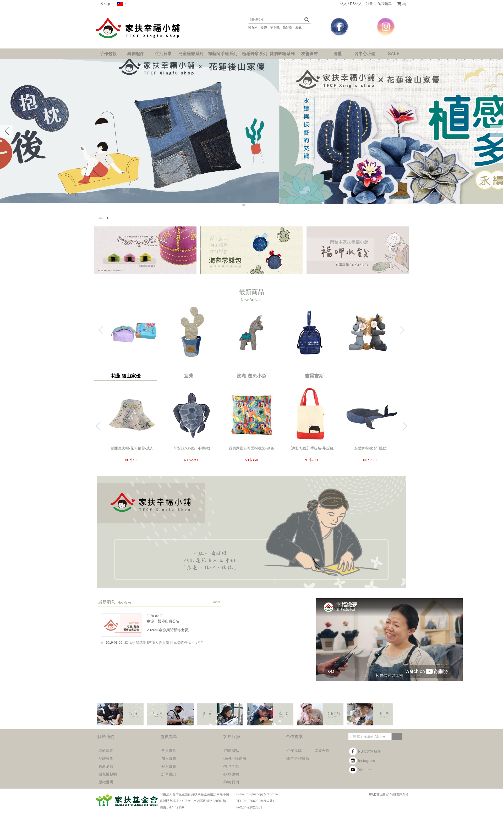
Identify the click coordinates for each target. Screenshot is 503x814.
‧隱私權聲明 (107, 774)
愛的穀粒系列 (282, 53)
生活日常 (163, 53)
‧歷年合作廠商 (297, 758)
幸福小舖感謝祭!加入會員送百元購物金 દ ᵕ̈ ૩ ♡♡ (164, 643)
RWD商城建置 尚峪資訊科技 (389, 794)
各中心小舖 (364, 53)
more (217, 602)
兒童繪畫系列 (191, 53)
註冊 (369, 4)
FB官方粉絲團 (369, 751)
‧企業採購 (294, 750)
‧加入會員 (168, 758)
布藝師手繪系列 (222, 53)
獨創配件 (135, 53)
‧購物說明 (231, 774)
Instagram (366, 760)
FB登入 (356, 4)
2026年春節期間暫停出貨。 (169, 630)
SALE (394, 53)
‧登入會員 (168, 766)
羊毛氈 (276, 27)
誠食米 (254, 27)
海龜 (300, 27)
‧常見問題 (231, 766)
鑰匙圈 (289, 27)
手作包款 (108, 53)
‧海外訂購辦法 (234, 758)
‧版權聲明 (105, 782)
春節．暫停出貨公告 (163, 621)
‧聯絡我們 (231, 782)
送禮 (337, 53)
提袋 (265, 27)
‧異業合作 (321, 750)
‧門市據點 (231, 750)
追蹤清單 (385, 4)
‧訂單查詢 (168, 774)
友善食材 (309, 53)
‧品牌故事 (105, 758)
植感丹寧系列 (254, 53)
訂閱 (396, 736)
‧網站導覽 (105, 750)
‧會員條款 (168, 750)
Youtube (365, 770)
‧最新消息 (105, 766)
